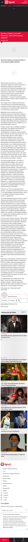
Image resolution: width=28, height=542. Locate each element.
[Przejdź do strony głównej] (10, 2)
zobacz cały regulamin (8, 527)
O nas (4, 471)
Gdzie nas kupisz (6, 478)
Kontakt (4, 486)
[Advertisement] (14, 19)
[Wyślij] (26, 510)
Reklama (5, 491)
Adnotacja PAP (6, 488)
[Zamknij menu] (2, 2)
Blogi (10, 5)
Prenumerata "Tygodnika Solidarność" (11, 473)
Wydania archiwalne (7, 483)
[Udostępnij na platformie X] (19, 300)
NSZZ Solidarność (24, 2)
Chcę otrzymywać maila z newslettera (11, 514)
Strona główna (4, 5)
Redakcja (5, 481)
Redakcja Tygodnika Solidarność (10, 469)
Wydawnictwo (6, 476)
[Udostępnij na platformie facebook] (16, 300)
